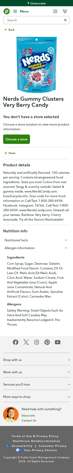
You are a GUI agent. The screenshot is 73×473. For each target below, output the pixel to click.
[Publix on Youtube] (58, 344)
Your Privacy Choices (40, 450)
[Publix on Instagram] (36, 344)
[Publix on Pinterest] (47, 344)
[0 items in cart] (64, 11)
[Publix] (7, 12)
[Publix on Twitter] (26, 344)
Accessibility (22, 445)
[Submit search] (65, 20)
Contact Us (29, 420)
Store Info (28, 415)
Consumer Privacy (53, 445)
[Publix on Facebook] (15, 344)
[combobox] (34, 20)
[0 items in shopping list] (55, 11)
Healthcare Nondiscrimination (36, 441)
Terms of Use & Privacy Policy (35, 436)
